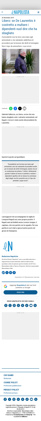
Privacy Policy (11, 389)
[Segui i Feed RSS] (35, 305)
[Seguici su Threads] (22, 305)
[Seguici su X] (10, 305)
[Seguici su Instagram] (14, 305)
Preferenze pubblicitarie (12, 386)
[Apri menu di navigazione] (38, 12)
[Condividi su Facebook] (15, 108)
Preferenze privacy (11, 393)
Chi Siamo (8, 375)
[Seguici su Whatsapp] (18, 305)
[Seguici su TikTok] (26, 305)
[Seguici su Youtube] (31, 305)
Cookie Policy (11, 382)
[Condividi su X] (20, 108)
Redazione (7, 378)
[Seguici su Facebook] (5, 305)
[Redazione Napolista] (8, 246)
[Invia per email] (24, 108)
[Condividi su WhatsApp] (11, 108)
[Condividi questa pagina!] (2, 12)
